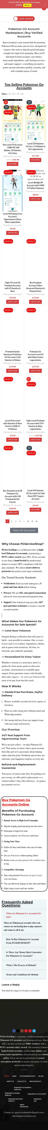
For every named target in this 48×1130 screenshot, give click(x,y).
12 (28, 521)
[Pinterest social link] (30, 1031)
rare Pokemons (24, 835)
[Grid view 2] (26, 94)
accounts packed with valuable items (30, 860)
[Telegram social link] (34, 1031)
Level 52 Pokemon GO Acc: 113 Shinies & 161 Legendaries (35, 146)
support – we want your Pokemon (27, 676)
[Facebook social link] (14, 1031)
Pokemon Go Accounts (13, 156)
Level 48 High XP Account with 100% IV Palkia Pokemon (35, 185)
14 (36, 521)
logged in (18, 990)
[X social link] (18, 1031)
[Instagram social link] (22, 1031)
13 (32, 521)
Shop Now (27, 5)
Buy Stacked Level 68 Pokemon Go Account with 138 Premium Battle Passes (12, 496)
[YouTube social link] (26, 1031)
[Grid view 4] (37, 94)
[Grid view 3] (31, 94)
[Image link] (24, 1009)
